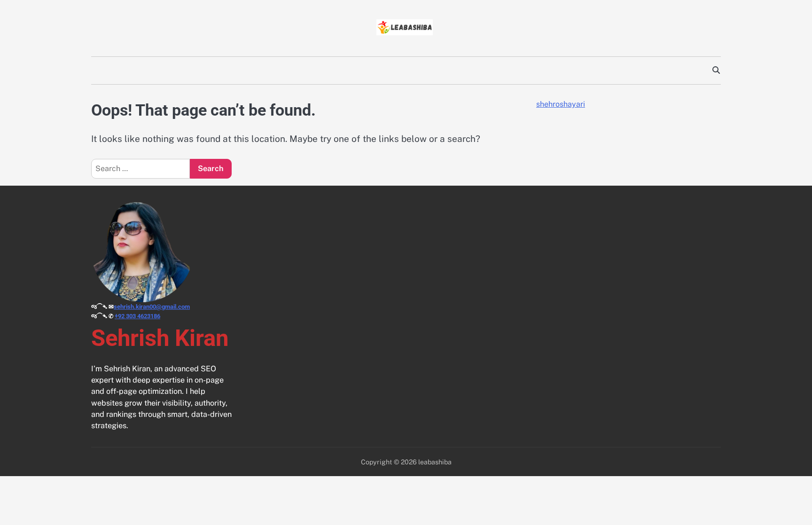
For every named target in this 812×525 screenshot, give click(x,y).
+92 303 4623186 (137, 316)
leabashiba (435, 462)
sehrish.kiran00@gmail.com (152, 306)
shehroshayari (560, 104)
